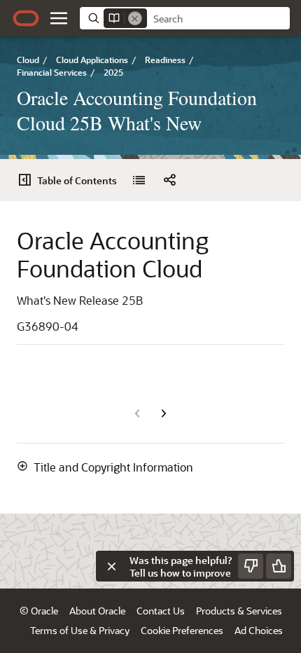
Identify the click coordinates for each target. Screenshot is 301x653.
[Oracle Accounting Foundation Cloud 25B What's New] (138, 180)
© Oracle (39, 611)
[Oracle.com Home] (26, 18)
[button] (59, 18)
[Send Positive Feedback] (278, 566)
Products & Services (239, 611)
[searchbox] (218, 19)
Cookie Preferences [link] (182, 630)
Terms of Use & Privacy (80, 630)
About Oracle (97, 611)
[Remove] (135, 18)
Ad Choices (258, 630)
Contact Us (160, 611)
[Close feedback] (111, 566)
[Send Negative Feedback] (250, 566)
